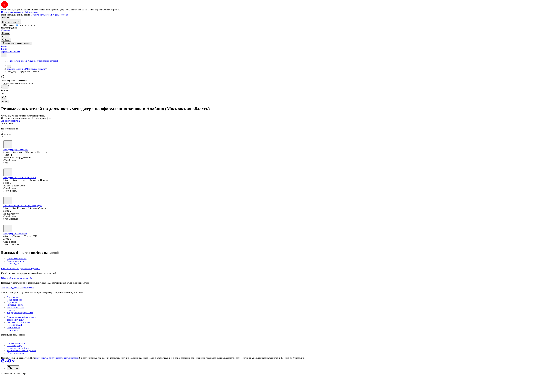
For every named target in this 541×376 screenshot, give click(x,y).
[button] (4, 46)
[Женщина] (7, 172)
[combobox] (14, 80)
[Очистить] (5, 86)
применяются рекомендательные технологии (57, 358)
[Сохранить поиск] (4, 98)
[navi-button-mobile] (4, 55)
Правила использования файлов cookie (49, 15)
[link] (6, 40)
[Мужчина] (7, 144)
